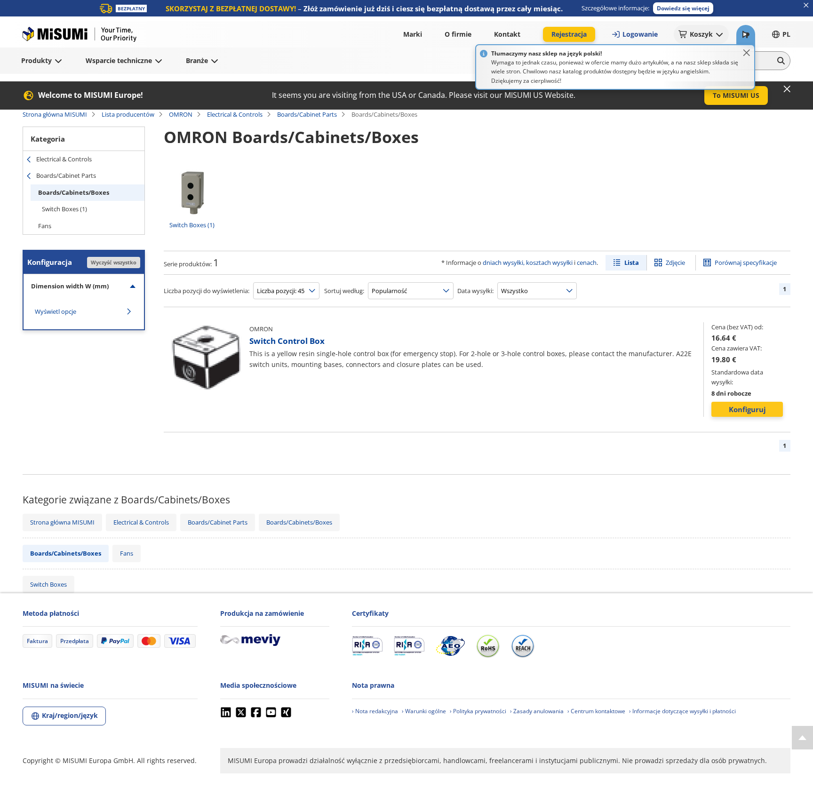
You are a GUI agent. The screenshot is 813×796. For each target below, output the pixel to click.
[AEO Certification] (450, 646)
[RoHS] (488, 646)
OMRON (180, 114)
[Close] (746, 52)
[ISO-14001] (409, 646)
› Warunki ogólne (424, 711)
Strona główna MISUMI (55, 114)
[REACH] (522, 646)
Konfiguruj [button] (747, 409)
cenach (587, 262)
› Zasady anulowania (537, 711)
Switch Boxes (48, 584)
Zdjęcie (675, 262)
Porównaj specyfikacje (746, 262)
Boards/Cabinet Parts (307, 114)
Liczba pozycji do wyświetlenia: (206, 291)
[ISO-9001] (367, 646)
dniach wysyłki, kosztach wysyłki (528, 262)
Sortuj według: (344, 291)
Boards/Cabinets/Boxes (73, 192)
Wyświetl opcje (55, 311)
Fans (44, 226)
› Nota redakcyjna (375, 711)
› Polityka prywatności (478, 711)
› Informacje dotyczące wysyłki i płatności (682, 711)
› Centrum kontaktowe (596, 711)
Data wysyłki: (475, 291)
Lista (631, 262)
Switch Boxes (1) (64, 209)
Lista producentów (128, 114)
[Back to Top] (802, 737)
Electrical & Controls (235, 114)
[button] (683, 8)
